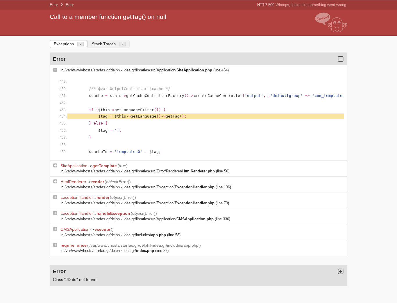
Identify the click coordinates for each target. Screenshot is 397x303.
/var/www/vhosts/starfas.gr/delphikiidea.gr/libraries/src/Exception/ (139, 187)
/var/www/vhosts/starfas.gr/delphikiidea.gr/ (109, 250)
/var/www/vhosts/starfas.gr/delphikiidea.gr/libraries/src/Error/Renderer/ (140, 171)
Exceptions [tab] (68, 44)
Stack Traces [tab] (108, 44)
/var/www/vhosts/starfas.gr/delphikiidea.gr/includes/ (115, 235)
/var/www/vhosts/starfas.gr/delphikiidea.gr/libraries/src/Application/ (138, 70)
